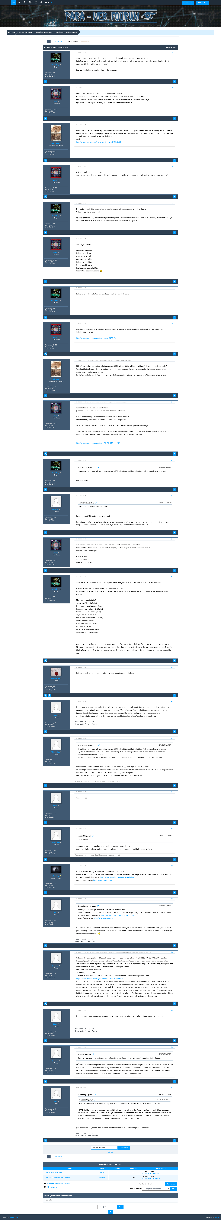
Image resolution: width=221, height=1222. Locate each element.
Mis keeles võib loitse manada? (66, 32)
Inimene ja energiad (25, 32)
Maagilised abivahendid (44, 32)
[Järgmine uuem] (112, 1151)
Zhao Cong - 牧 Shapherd (84, 722)
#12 (172, 495)
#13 (172, 539)
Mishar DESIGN (15, 1217)
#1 (172, 52)
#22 (172, 952)
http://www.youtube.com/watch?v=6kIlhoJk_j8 (118, 877)
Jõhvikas (55, 509)
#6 (172, 238)
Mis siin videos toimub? (54, 1172)
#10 (172, 402)
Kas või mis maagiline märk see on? (58, 1177)
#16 (172, 701)
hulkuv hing (55, 876)
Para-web (11, 32)
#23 (172, 1010)
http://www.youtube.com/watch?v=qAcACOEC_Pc (96, 338)
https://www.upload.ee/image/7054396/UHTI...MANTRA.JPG (100, 978)
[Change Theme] (110, 1212)
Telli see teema (52, 1187)
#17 (172, 738)
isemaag (55, 966)
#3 (172, 124)
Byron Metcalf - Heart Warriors (86, 724)
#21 (172, 899)
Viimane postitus (147, 1173)
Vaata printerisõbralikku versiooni (58, 1184)
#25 (172, 1087)
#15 (172, 667)
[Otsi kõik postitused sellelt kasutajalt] (45, 81)
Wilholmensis (55, 678)
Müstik (55, 101)
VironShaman (55, 143)
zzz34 (55, 806)
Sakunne (102, 1177)
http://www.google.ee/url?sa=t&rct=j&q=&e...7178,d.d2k (98, 142)
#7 (172, 288)
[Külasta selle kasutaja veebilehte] (45, 695)
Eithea (55, 715)
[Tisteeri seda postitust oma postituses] (174, 81)
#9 (172, 360)
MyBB (217, 1217)
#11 (172, 460)
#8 (172, 323)
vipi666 (102, 1172)
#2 (172, 88)
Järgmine (58, 41)
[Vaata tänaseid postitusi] (51, 2)
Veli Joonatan (55, 752)
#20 (172, 865)
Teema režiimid (171, 47)
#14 (172, 576)
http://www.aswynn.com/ (103, 880)
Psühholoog (55, 65)
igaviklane (156, 1178)
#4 (172, 166)
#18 (172, 792)
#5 (172, 203)
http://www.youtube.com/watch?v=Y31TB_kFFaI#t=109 (98, 443)
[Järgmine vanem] (109, 1151)
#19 (172, 829)
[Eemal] (60, 876)
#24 (172, 1047)
